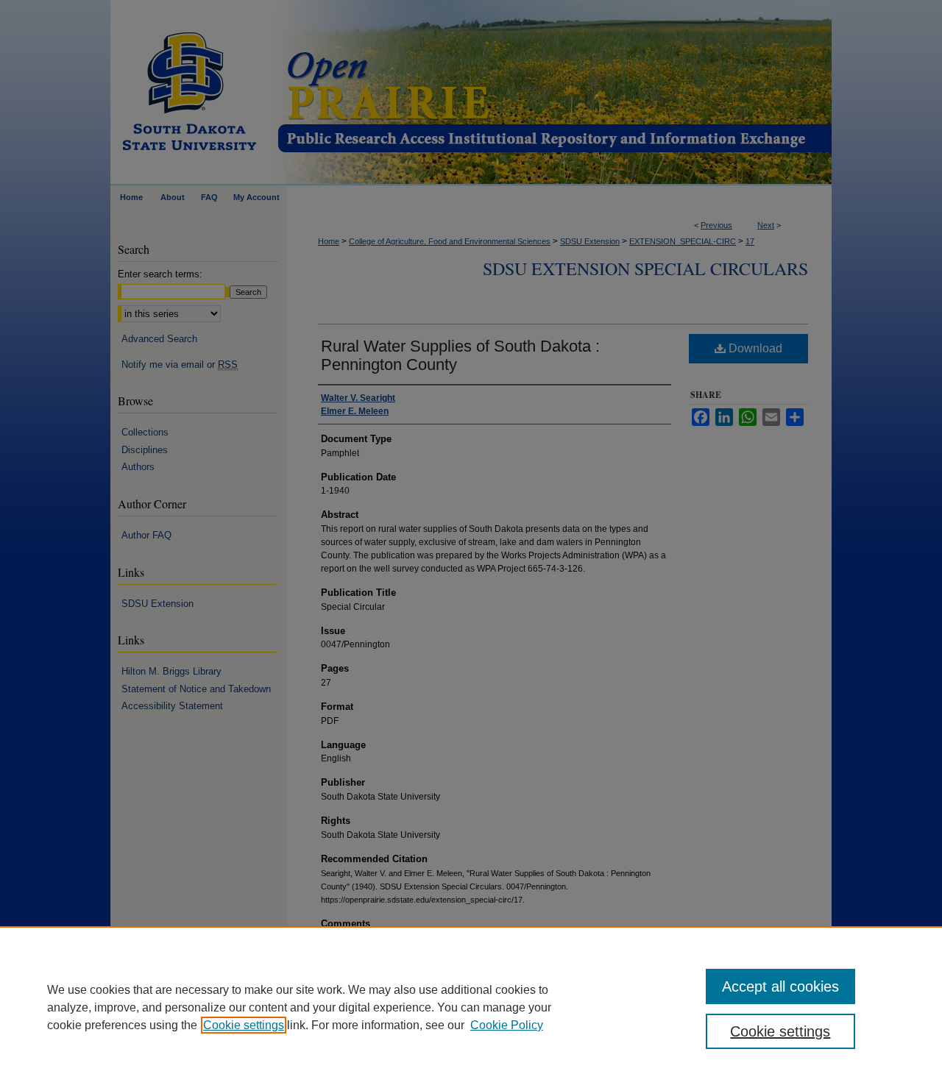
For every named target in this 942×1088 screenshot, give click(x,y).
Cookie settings (243, 1025)
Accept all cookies (780, 986)
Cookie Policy (506, 1025)
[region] (471, 1007)
